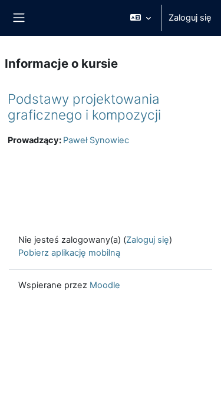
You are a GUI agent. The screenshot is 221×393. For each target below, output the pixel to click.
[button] (141, 18)
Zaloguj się (190, 17)
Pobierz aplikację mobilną (69, 252)
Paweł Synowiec (96, 140)
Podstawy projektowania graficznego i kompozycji (84, 107)
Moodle (105, 285)
